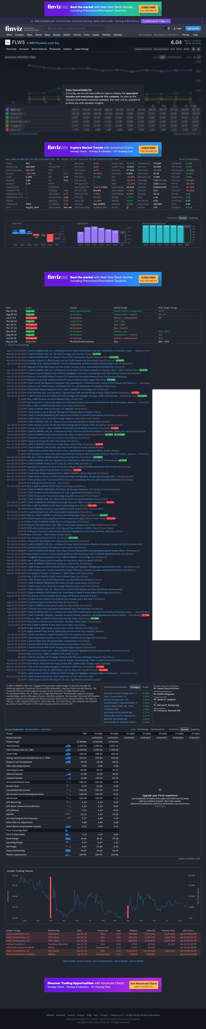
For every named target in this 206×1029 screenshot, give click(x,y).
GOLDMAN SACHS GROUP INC (118, 712)
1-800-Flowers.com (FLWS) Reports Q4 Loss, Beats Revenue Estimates (60, 579)
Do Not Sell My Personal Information (143, 1015)
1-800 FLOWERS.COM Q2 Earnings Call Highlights (50, 408)
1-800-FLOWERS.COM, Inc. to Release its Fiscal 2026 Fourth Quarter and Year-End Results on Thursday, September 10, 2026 (86, 350)
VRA (18, 159)
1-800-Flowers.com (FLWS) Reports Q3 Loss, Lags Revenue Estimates (60, 679)
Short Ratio (143, 173)
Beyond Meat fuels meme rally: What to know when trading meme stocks (61, 525)
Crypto (96, 34)
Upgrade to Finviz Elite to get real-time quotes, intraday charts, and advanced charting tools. (70, 367)
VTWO (100, 159)
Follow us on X (116, 1015)
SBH (22, 159)
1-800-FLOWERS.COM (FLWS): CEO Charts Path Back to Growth (57, 447)
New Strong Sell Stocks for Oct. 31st (44, 483)
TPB (57, 159)
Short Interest (39, 48)
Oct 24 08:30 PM (188, 951)
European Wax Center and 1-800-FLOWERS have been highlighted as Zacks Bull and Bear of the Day (74, 650)
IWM (75, 159)
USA (173, 49)
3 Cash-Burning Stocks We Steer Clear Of (46, 602)
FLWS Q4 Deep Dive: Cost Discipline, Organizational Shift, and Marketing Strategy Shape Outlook (72, 392)
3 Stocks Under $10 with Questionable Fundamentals (52, 641)
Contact (80, 1015)
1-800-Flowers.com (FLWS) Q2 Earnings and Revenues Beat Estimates (60, 412)
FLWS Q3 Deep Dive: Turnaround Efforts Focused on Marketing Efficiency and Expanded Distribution (74, 479)
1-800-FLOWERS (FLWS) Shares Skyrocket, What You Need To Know (59, 434)
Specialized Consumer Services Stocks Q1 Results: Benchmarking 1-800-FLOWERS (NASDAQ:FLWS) (74, 660)
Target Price (177, 197)
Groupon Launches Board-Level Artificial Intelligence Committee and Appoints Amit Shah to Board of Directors (79, 373)
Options (67, 48)
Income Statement (14, 729)
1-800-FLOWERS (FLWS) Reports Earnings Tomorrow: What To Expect (60, 502)
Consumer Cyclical (143, 49)
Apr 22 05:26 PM (188, 934)
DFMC (116, 159)
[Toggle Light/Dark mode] (167, 28)
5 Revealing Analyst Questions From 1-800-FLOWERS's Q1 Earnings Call (61, 637)
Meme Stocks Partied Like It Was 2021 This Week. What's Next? (57, 621)
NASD (186, 49)
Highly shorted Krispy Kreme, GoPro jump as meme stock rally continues (61, 631)
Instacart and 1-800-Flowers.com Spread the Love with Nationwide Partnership (64, 386)
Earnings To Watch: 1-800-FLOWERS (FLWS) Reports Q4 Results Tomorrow (62, 428)
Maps (29, 34)
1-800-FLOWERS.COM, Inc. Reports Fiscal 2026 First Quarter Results (60, 499)
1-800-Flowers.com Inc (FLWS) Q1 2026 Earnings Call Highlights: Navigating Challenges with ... (72, 476)
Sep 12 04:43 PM (188, 954)
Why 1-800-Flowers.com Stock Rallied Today (48, 399)
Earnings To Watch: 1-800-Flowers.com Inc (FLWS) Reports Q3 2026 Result (62, 360)
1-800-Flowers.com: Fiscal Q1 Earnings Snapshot (50, 496)
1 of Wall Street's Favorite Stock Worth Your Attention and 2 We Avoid (59, 599)
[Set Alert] (193, 49)
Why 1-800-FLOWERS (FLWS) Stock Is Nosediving (50, 505)
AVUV (85, 159)
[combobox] (74, 28)
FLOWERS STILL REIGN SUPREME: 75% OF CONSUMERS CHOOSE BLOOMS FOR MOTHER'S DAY (72, 363)
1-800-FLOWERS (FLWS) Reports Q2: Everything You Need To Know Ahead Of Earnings (67, 592)
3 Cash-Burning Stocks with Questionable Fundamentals (53, 512)
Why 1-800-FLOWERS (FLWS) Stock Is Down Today (51, 576)
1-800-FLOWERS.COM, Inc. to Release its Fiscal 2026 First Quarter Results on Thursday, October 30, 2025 (77, 544)
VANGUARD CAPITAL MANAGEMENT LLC (121, 716)
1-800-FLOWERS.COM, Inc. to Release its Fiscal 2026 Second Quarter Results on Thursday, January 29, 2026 (79, 431)
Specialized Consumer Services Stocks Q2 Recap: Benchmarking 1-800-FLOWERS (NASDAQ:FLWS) (73, 554)
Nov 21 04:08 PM (188, 947)
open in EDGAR (136, 961)
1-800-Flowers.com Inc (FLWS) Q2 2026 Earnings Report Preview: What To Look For (66, 425)
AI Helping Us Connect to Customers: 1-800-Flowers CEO (54, 573)
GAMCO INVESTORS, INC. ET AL (119, 706)
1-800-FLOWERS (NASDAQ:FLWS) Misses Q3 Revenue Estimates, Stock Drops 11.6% (67, 489)
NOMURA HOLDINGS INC (115, 719)
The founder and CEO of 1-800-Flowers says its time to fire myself (58, 670)
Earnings (79, 204)
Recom (175, 194)
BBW (14, 159)
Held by (64, 159)
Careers (71, 1015)
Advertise (60, 1015)
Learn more (160, 806)
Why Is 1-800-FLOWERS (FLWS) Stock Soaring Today (52, 618)
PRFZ (111, 159)
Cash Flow (45, 729)
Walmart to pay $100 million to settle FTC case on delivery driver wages (61, 379)
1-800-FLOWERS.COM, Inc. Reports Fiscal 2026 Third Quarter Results (60, 357)
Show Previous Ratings (18, 345)
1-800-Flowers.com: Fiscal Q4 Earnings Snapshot (50, 586)
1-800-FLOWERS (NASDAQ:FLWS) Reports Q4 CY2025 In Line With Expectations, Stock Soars (71, 415)
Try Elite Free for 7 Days (154, 21)
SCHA (105, 159)
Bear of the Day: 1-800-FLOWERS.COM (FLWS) (49, 654)
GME (27, 159)
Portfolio (106, 34)
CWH (31, 159)
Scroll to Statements (189, 159)
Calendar (117, 34)
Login (179, 28)
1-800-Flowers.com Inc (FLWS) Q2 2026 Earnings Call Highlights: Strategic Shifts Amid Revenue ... (73, 396)
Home (9, 34)
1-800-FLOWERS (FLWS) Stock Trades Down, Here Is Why (54, 444)
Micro (179, 49)
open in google (121, 961)
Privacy (104, 1015)
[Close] (201, 21)
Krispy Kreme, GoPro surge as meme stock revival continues (55, 628)
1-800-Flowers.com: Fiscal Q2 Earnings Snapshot (50, 418)
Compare (24, 48)
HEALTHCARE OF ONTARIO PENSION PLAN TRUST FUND (121, 722)
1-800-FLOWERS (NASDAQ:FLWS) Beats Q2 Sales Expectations (57, 583)
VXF (90, 159)
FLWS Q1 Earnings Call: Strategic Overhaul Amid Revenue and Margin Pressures (64, 657)
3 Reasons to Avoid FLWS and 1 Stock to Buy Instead (52, 437)
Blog (89, 1015)
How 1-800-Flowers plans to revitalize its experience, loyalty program (60, 560)
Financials (55, 48)
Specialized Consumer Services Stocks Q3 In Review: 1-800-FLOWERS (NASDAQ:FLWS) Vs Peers (72, 466)
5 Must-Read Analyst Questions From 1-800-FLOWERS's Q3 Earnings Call (61, 473)
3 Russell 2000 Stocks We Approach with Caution (50, 547)
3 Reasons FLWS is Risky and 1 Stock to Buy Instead (51, 541)
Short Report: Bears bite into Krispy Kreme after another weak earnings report (63, 663)
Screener (19, 34)
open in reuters (84, 961)
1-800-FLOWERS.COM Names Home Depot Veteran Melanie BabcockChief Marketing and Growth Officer (76, 550)
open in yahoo (69, 961)
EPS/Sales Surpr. (83, 207)
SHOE (41, 159)
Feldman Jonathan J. (16, 944)
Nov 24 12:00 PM (188, 944)
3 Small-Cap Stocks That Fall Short (43, 470)
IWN (95, 159)
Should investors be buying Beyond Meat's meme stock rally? (55, 518)
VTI (71, 159)
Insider (66, 34)
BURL (53, 159)
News (47, 34)
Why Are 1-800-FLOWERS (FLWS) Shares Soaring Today (53, 457)
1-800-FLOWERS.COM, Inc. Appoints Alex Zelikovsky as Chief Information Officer (65, 460)
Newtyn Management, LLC (116, 699)
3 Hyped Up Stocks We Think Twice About (46, 441)
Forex (86, 34)
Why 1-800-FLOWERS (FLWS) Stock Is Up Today (50, 405)
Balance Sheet (32, 729)
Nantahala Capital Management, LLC (121, 693)
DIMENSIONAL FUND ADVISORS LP (120, 703)
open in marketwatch (103, 961)
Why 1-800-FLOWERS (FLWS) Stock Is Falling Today (51, 521)
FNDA (80, 159)
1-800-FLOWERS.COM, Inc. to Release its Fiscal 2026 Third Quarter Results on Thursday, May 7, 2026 (75, 370)
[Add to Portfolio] (198, 49)
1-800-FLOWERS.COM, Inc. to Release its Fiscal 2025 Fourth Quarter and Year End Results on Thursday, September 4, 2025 (85, 612)
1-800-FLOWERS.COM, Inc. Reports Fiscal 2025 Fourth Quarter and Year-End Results (67, 589)
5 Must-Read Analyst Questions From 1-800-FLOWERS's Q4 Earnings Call (61, 389)
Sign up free (193, 28)
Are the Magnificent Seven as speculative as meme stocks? (54, 508)
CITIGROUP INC (111, 709)
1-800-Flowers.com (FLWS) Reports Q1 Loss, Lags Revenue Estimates (60, 492)
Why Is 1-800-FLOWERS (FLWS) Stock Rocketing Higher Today (56, 515)
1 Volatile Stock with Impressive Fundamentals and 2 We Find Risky (59, 608)
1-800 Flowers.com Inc (43, 43)
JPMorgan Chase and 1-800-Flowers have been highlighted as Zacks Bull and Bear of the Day (70, 531)
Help (195, 34)
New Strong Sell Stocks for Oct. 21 (43, 537)
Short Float (143, 170)
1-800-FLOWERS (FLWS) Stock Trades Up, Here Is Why (53, 463)
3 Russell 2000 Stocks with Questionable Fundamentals (53, 644)
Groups (56, 34)
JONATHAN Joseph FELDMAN (20, 947)
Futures (77, 34)
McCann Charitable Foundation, (21, 954)
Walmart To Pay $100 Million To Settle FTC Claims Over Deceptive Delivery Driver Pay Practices (72, 376)
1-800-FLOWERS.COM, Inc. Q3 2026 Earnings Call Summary (55, 354)
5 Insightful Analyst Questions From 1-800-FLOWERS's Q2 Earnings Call (60, 557)
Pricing (185, 34)
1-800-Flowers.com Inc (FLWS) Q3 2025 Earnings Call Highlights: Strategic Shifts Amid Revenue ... (73, 673)
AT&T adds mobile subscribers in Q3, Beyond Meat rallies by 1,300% (59, 528)
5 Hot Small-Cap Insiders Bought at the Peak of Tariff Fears (54, 666)
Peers (7, 159)
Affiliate (50, 1015)
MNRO (47, 159)
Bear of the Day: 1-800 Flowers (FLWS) (45, 534)
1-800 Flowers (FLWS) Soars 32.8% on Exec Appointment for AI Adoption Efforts (65, 450)
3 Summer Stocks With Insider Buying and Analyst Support (54, 647)
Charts (38, 34)
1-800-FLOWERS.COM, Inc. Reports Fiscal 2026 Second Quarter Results (61, 421)
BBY (36, 159)
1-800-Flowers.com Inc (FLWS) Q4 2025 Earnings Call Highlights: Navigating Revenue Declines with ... (75, 566)
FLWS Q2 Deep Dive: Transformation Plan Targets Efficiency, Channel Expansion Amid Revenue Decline (75, 570)
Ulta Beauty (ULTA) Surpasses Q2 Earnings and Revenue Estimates (58, 595)
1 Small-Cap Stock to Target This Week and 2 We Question (54, 634)
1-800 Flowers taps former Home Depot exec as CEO (52, 676)
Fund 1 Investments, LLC (115, 696)
